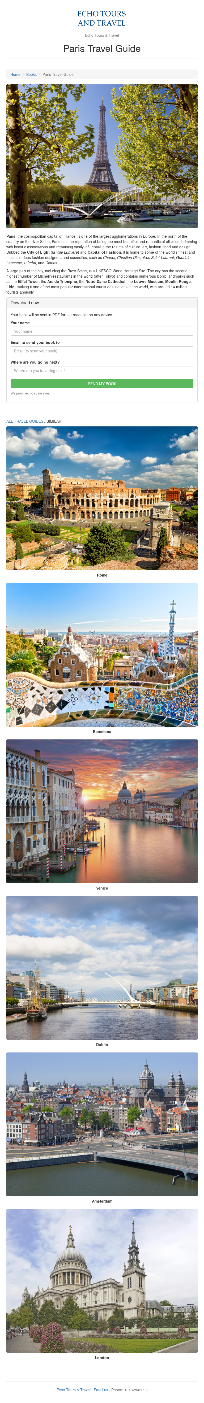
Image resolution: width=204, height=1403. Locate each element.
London (102, 1357)
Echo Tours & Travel (74, 1389)
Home (15, 74)
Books (31, 74)
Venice (102, 888)
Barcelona (102, 731)
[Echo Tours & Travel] (102, 18)
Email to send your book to (35, 342)
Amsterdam (102, 1201)
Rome (102, 575)
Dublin (102, 1044)
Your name (20, 322)
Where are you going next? (35, 362)
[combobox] (102, 370)
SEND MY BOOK (102, 383)
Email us (101, 1389)
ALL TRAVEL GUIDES (24, 421)
